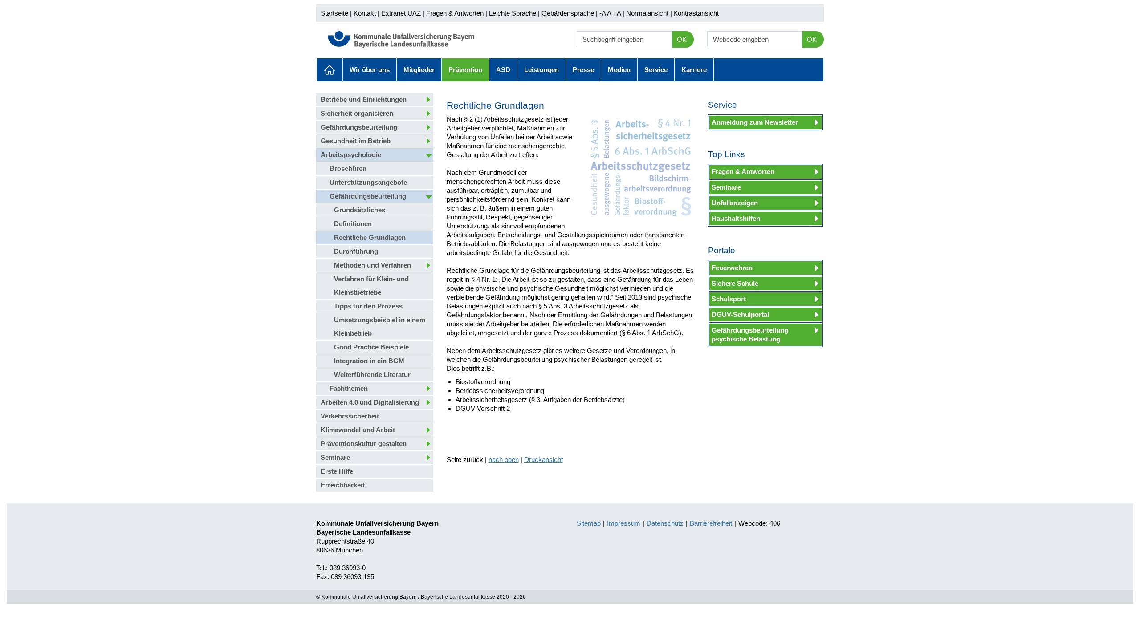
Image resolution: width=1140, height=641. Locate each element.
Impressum (623, 523)
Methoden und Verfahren (372, 265)
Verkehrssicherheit (350, 416)
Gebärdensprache (568, 13)
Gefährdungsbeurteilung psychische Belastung (750, 334)
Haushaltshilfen (736, 218)
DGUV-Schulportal (740, 314)
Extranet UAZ (401, 13)
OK (682, 39)
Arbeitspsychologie (351, 154)
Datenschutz (665, 523)
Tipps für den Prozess (368, 306)
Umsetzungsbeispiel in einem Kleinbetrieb (379, 326)
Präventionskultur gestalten (364, 443)
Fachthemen (349, 388)
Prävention (465, 69)
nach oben (504, 459)
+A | (617, 13)
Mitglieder (419, 69)
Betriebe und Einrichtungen (364, 99)
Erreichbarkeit (343, 485)
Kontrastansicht (696, 13)
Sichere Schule (735, 283)
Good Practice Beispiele (371, 347)
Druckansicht (543, 459)
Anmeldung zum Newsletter (755, 122)
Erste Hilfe (337, 471)
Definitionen (353, 223)
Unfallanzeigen (735, 203)
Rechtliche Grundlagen (370, 237)
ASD (503, 69)
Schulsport (729, 299)
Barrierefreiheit (711, 523)
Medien (619, 69)
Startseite (334, 13)
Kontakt (365, 13)
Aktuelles (329, 70)
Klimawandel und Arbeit (358, 430)
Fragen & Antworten (455, 13)
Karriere (694, 69)
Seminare (335, 457)
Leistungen (541, 69)
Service (656, 69)
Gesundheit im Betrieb (356, 141)
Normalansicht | (649, 13)
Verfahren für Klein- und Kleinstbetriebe (371, 285)
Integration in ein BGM (369, 361)
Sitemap (589, 523)
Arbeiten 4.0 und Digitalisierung (370, 402)
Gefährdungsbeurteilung (359, 127)
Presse (583, 69)
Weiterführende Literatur (372, 374)
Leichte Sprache (512, 13)
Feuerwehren (732, 268)
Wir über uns (370, 69)
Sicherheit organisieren (357, 113)
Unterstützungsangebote (368, 182)
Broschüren (348, 168)
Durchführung (356, 251)
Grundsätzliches (359, 210)
